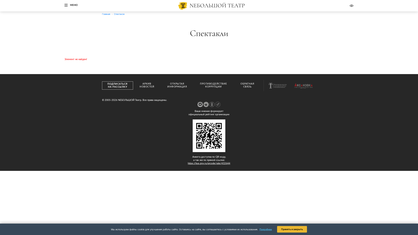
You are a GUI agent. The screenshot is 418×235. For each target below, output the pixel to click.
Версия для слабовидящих (352, 6)
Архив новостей (147, 85)
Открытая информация (177, 85)
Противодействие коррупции (213, 85)
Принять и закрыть (292, 229)
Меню (74, 5)
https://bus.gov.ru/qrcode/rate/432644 (209, 163)
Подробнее (265, 229)
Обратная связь (247, 85)
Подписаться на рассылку (117, 85)
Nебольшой (217, 5)
